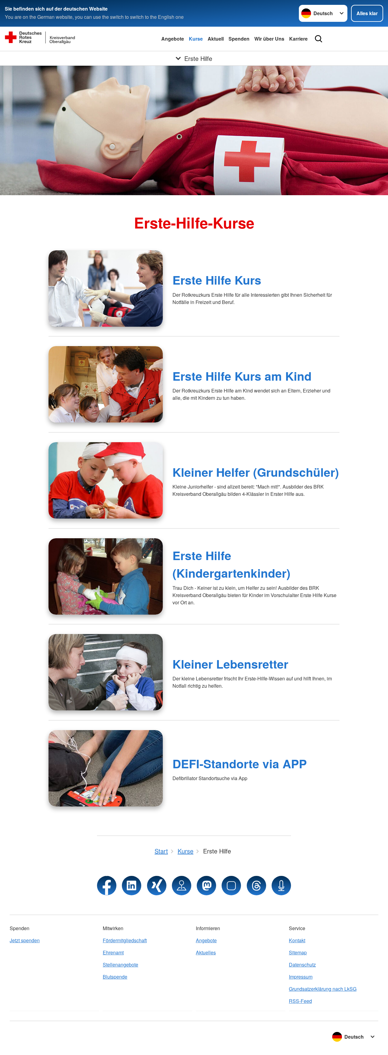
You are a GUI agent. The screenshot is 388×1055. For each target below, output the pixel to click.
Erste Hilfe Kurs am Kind (242, 375)
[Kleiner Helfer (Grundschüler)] (105, 480)
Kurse (196, 38)
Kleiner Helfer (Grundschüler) (255, 471)
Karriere (298, 38)
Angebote (172, 38)
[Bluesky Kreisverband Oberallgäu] (231, 885)
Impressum (301, 976)
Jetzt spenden (25, 940)
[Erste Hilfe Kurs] (105, 288)
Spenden (239, 38)
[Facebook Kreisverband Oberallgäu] (106, 885)
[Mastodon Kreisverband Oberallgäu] (206, 885)
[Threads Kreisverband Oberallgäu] (256, 885)
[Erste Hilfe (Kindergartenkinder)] (105, 576)
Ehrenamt (113, 952)
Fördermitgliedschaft (125, 940)
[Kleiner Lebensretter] (105, 672)
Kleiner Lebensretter (230, 663)
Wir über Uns (269, 38)
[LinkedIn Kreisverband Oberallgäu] (131, 885)
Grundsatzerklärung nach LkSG (322, 988)
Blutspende (115, 976)
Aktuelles (206, 952)
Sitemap (298, 952)
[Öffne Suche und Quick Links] (318, 39)
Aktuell (216, 38)
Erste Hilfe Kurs (216, 279)
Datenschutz (302, 964)
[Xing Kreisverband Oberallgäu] (156, 885)
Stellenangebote (120, 964)
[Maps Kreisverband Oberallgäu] (181, 885)
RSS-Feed (300, 1000)
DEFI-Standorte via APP (239, 763)
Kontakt (297, 940)
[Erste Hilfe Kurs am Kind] (105, 384)
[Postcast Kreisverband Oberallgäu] (281, 885)
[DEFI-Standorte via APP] (105, 768)
